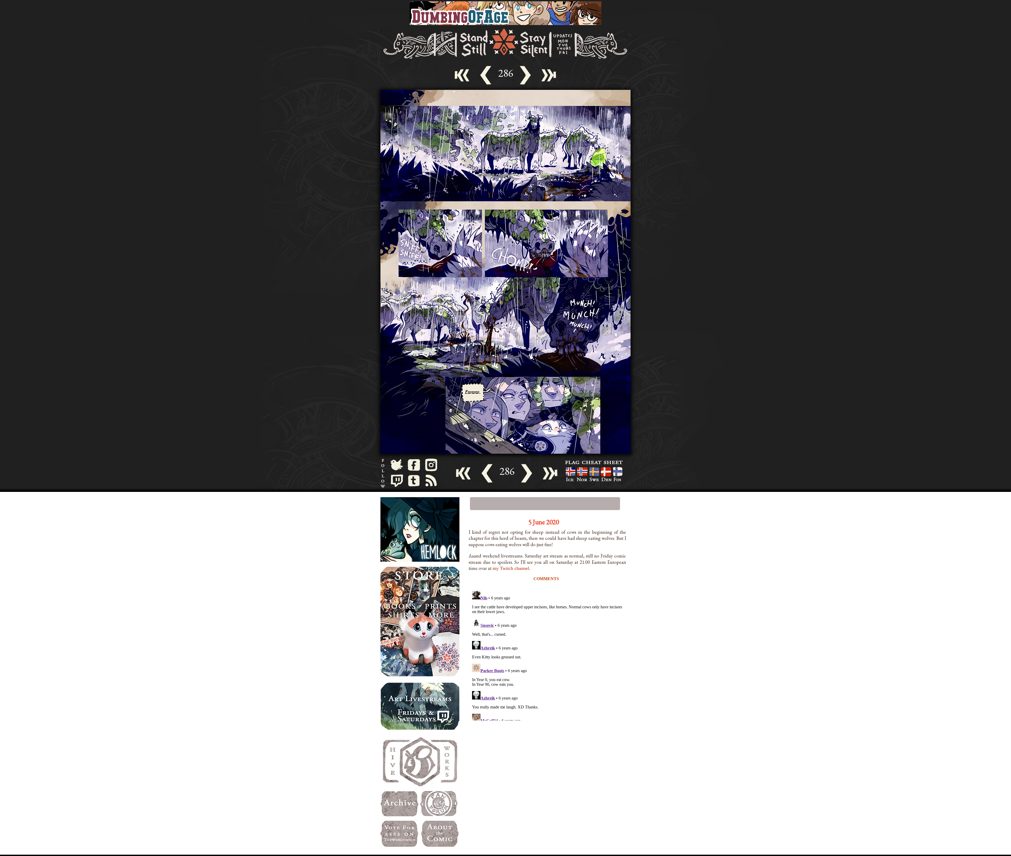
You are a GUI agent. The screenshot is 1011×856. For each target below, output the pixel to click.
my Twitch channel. (512, 568)
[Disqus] (547, 655)
